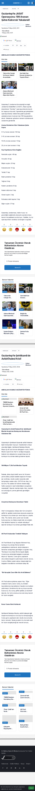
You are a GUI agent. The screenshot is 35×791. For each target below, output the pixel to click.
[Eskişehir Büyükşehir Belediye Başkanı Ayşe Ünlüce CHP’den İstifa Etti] (9, 723)
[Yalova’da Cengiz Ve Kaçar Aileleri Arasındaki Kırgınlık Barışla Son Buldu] (9, 292)
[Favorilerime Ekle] (13, 45)
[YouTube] (15, 767)
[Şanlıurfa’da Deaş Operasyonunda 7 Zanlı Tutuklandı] (26, 327)
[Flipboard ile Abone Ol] (17, 40)
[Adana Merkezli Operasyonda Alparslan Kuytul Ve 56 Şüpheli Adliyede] (9, 310)
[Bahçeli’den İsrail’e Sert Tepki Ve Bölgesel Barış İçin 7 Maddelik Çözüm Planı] (26, 723)
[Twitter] (7, 767)
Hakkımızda (4, 764)
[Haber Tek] (17, 3)
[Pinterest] (23, 767)
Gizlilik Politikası (14, 764)
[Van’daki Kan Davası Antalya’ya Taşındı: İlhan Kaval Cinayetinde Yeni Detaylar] (26, 292)
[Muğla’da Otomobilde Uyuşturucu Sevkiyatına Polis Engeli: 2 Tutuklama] (26, 310)
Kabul (31, 788)
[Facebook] (2, 767)
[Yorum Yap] (17, 45)
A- (25, 45)
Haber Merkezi (28, 25)
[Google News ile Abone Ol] (7, 40)
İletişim (28, 764)
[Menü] (2, 3)
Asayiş (14, 8)
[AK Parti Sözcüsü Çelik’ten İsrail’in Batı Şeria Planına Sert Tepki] (26, 708)
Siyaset (14, 350)
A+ (21, 45)
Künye (22, 764)
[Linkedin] (19, 767)
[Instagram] (11, 767)
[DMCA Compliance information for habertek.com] (8, 757)
